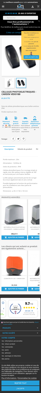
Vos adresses (6, 353)
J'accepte (20, 388)
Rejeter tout (20, 383)
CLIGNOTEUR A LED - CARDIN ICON (14, 278)
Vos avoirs (5, 350)
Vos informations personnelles (12, 341)
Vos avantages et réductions (11, 356)
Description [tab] (9, 149)
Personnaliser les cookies (27, 378)
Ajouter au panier (14, 237)
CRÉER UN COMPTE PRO (31, 57)
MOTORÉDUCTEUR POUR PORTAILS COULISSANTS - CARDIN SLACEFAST (14, 228)
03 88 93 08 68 (11, 13)
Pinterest (23, 139)
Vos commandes (7, 347)
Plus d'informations (9, 378)
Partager (13, 139)
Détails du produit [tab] (25, 149)
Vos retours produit (8, 344)
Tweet (18, 139)
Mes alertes (5, 359)
